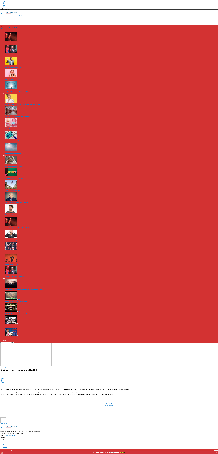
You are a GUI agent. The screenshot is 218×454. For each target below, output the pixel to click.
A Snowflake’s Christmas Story (12, 214)
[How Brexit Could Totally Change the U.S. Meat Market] (11, 114)
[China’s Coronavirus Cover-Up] (11, 126)
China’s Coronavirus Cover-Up (12, 128)
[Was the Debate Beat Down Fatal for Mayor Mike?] (11, 40)
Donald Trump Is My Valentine (12, 79)
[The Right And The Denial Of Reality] (11, 163)
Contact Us (5, 451)
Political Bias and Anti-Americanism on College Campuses (18, 140)
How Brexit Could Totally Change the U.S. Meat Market (18, 116)
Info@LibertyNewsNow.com (10, 435)
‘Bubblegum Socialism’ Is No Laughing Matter (16, 301)
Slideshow (4, 367)
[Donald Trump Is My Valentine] (11, 77)
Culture (4, 2)
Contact (4, 6)
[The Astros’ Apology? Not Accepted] (11, 150)
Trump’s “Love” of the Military (12, 190)
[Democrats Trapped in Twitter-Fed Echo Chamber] (11, 89)
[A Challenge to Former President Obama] (11, 176)
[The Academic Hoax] (12, 335)
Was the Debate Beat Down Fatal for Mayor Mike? (17, 42)
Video (4, 5)
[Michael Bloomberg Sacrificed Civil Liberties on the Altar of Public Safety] (11, 249)
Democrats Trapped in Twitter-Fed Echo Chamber (16, 91)
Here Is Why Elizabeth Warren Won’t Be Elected (16, 202)
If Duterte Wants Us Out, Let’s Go (13, 67)
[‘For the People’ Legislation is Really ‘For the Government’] (12, 311)
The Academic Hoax (9, 338)
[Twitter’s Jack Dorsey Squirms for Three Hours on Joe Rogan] (12, 323)
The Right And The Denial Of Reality (13, 166)
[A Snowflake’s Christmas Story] (11, 212)
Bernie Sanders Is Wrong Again (12, 240)
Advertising (5, 449)
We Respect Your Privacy (7, 450)
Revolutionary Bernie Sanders (12, 264)
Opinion (4, 3)
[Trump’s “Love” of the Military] (11, 188)
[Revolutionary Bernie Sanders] (11, 262)
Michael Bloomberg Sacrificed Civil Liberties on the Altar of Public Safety (22, 252)
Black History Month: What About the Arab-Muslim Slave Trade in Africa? (22, 104)
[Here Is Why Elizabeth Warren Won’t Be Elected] (11, 200)
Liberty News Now (3, 373)
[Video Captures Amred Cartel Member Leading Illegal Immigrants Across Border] (11, 287)
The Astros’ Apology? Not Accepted (13, 153)
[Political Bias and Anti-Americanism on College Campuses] (11, 138)
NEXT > (111, 403)
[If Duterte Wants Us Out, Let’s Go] (11, 64)
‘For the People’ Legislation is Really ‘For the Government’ (18, 313)
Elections (4, 4)
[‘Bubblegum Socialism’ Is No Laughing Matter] (12, 299)
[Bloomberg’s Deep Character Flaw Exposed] (11, 52)
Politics (4, 1)
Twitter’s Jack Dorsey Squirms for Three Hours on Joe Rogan (19, 325)
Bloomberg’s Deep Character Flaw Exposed (15, 55)
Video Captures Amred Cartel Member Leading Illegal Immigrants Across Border (24, 289)
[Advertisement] (21, 20)
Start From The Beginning (109, 405)
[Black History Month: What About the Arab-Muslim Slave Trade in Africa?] (11, 102)
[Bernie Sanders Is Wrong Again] (11, 237)
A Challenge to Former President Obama (14, 178)
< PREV (107, 403)
